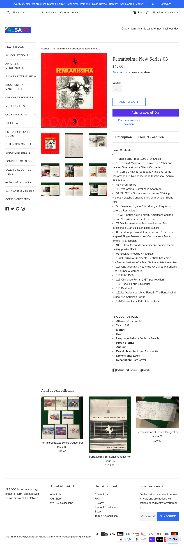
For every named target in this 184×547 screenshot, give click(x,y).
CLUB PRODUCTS (20, 114)
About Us (55, 494)
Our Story (56, 498)
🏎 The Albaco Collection (19, 190)
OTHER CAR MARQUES (20, 144)
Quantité (116, 83)
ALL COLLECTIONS (16, 55)
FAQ (97, 498)
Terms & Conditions (106, 515)
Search (99, 511)
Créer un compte (69, 12)
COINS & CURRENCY (20, 199)
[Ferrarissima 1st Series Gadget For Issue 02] (62, 417)
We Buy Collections (61, 502)
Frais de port (119, 72)
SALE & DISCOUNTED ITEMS (18, 171)
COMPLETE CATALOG (20, 161)
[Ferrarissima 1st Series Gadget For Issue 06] (157, 412)
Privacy (99, 502)
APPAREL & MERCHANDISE (20, 65)
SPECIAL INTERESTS (20, 152)
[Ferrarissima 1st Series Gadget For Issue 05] (110, 424)
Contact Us (101, 494)
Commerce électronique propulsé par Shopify (69, 536)
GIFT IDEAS (20, 123)
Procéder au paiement (166, 12)
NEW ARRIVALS (20, 46)
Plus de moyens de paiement (129, 121)
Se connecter (48, 12)
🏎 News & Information (18, 182)
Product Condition (151, 137)
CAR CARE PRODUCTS (19, 97)
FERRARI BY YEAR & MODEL (20, 133)
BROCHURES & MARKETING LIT (20, 86)
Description (123, 137)
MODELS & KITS (20, 106)
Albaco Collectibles (36, 536)
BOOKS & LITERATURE (20, 76)
